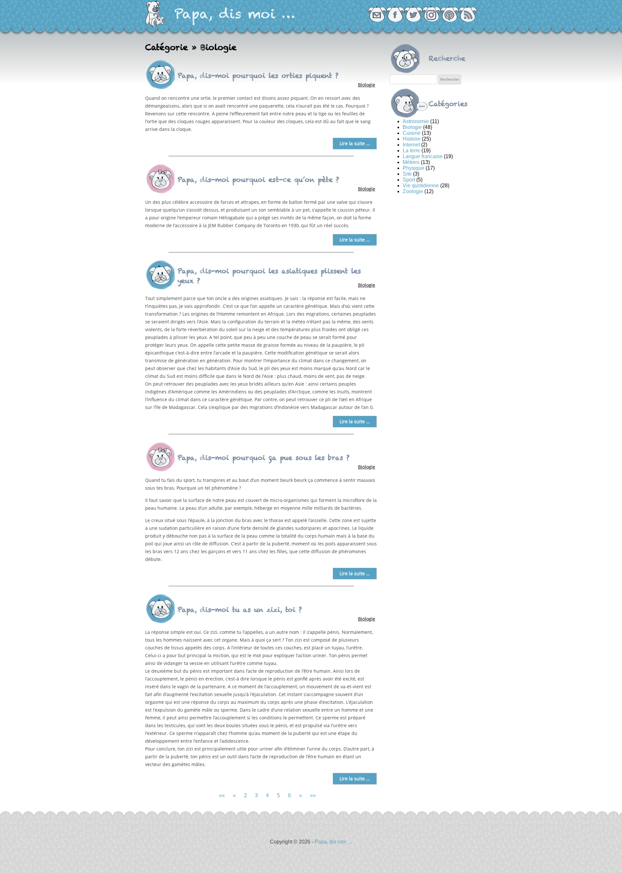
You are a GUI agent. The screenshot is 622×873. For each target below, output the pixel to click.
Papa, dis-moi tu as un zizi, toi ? (240, 609)
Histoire (411, 139)
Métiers (411, 162)
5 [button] (278, 795)
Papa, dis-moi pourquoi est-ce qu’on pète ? (258, 179)
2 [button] (245, 795)
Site (407, 174)
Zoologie (413, 191)
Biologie (366, 85)
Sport (409, 179)
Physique (413, 168)
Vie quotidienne (421, 185)
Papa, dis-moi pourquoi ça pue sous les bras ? (264, 457)
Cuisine (411, 133)
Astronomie (416, 121)
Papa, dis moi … (234, 14)
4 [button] (267, 795)
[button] (222, 795)
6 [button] (289, 795)
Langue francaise (423, 156)
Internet (411, 144)
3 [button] (256, 795)
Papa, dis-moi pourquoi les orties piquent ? (258, 75)
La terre (411, 150)
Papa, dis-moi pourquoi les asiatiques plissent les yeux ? (269, 276)
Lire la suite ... (355, 143)
